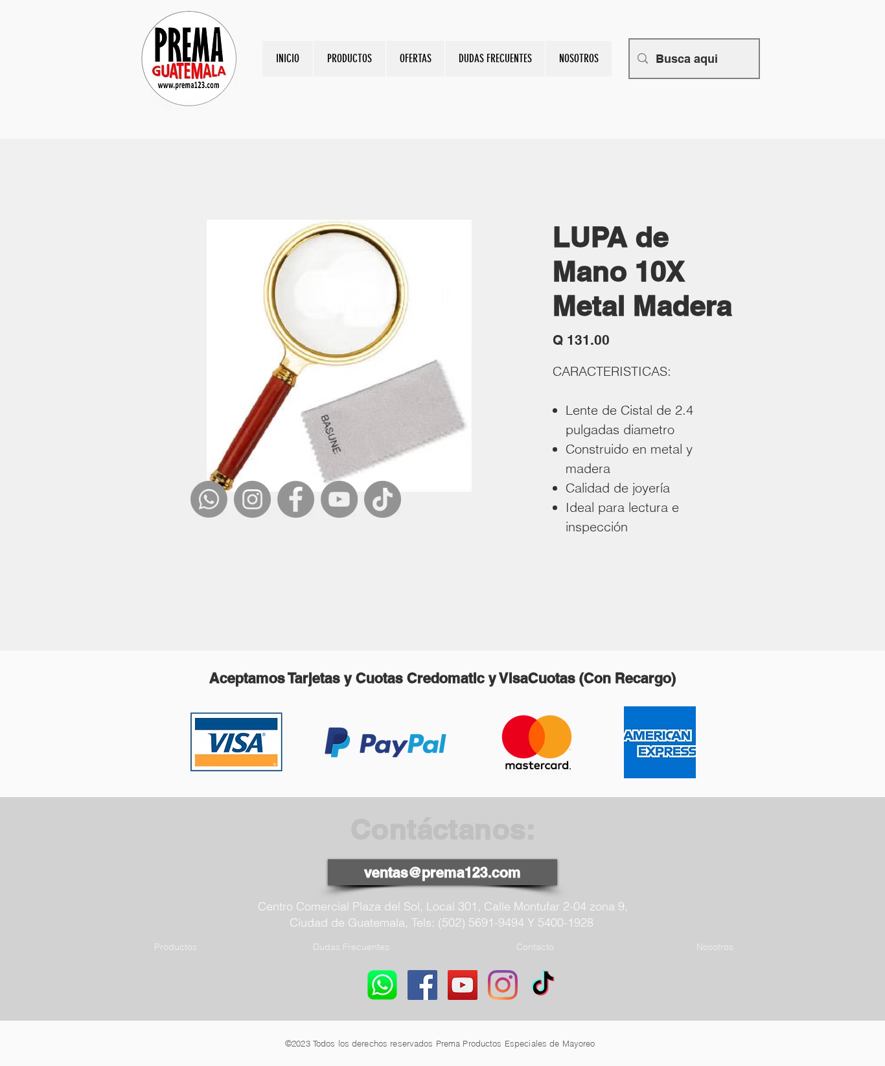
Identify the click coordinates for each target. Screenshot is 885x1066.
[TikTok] (382, 499)
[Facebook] (295, 499)
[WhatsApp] (382, 985)
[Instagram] (252, 499)
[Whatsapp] (208, 499)
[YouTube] (339, 499)
